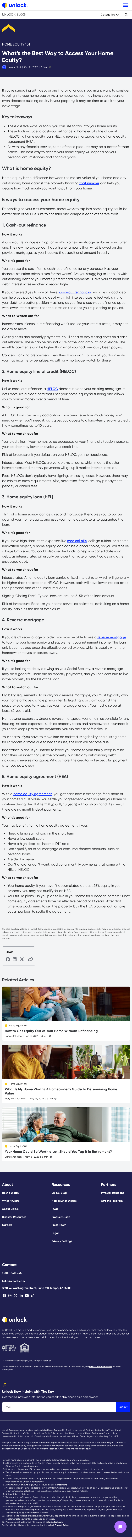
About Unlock (10, 1208)
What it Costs (10, 1200)
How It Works (10, 1192)
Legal (55, 1233)
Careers (7, 1225)
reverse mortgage (111, 637)
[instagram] (10, 1296)
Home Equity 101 (16, 44)
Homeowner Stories (64, 1200)
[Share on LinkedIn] (15, 959)
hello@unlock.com (13, 1281)
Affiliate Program (112, 1200)
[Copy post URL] (29, 959)
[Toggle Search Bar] (126, 14)
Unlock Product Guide (58, 1525)
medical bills (77, 541)
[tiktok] (32, 1296)
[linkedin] (21, 1296)
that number (89, 183)
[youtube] (27, 1296)
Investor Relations (112, 1192)
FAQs (55, 1208)
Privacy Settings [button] (62, 1241)
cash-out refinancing (75, 292)
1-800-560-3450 (12, 1273)
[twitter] (15, 1296)
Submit (123, 1407)
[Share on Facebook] (8, 959)
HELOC (52, 389)
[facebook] (4, 1296)
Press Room (59, 1225)
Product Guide (61, 1217)
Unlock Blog (14, 15)
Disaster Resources (14, 1217)
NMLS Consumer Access (100, 1366)
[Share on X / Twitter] (22, 959)
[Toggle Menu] (125, 5)
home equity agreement (32, 794)
